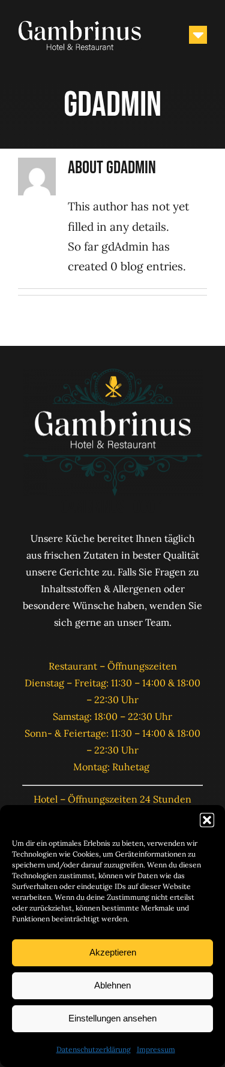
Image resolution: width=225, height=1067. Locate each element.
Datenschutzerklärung (93, 1049)
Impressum (156, 1049)
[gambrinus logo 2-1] (80, 23)
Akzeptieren (112, 952)
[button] (207, 820)
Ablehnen (112, 985)
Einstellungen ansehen (112, 1018)
